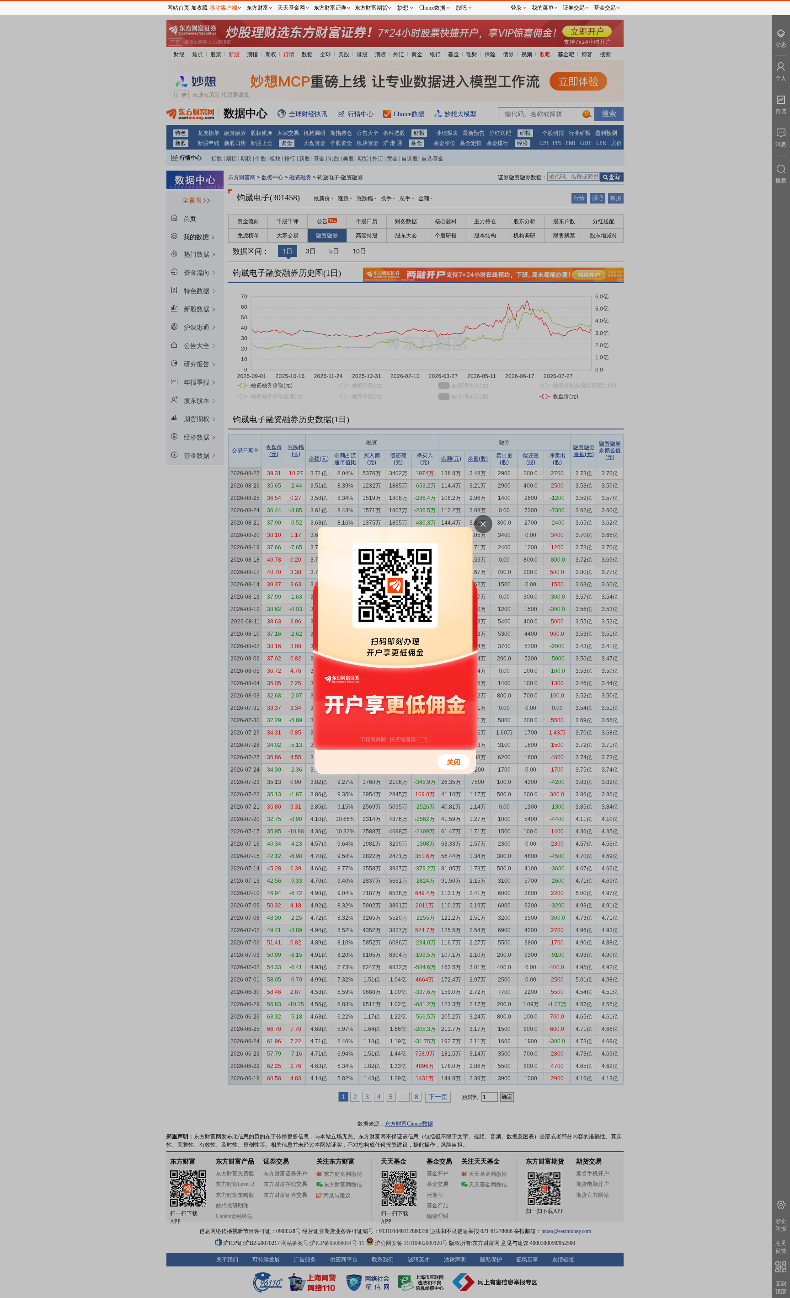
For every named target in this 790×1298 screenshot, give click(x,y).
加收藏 (199, 8)
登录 (516, 8)
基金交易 (605, 8)
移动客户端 (223, 8)
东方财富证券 (330, 8)
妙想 (402, 8)
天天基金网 (291, 8)
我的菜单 (543, 8)
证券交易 (574, 8)
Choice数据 (432, 8)
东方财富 (257, 8)
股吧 (461, 8)
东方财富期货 (371, 8)
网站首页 (178, 8)
